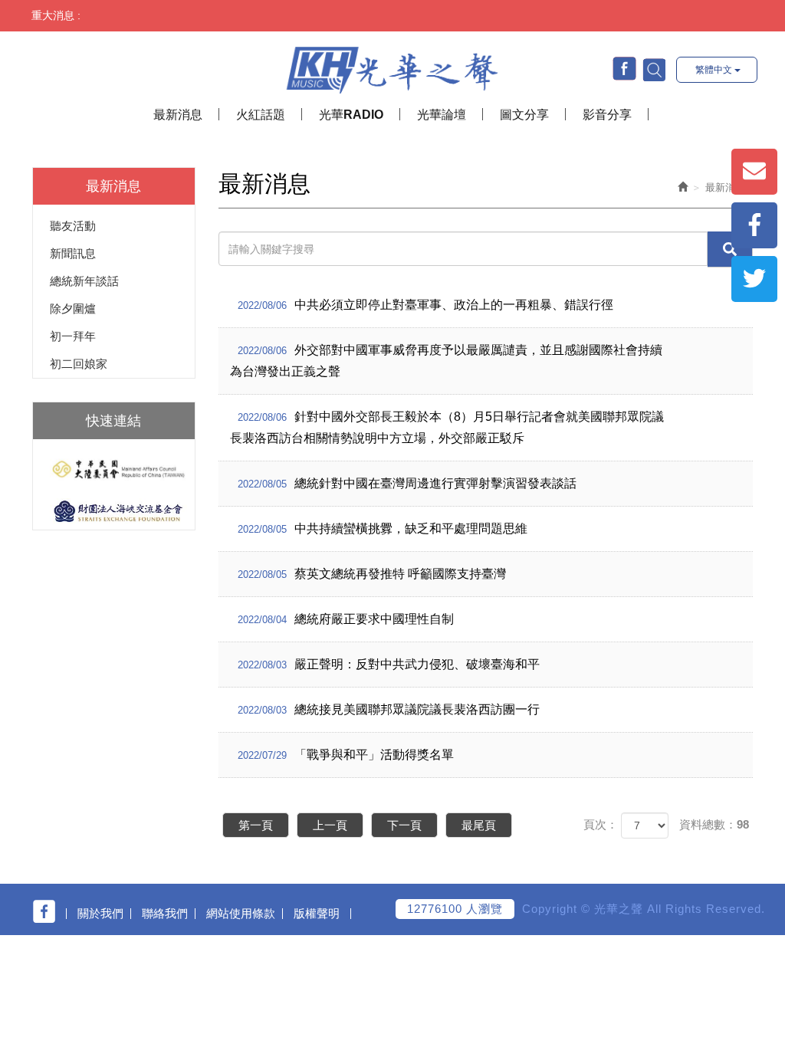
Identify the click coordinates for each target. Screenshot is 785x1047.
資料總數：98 (714, 824)
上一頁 (330, 825)
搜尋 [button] (653, 69)
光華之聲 (392, 66)
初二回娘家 (78, 363)
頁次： (600, 824)
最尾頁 (478, 825)
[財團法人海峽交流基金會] (114, 511)
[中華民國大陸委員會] (114, 469)
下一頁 (404, 825)
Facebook (624, 68)
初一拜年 (73, 336)
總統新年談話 (84, 280)
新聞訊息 (73, 253)
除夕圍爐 (73, 308)
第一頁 (255, 825)
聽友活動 (73, 225)
